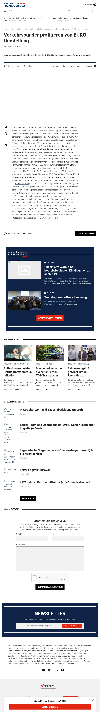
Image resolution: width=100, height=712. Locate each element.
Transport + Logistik (33, 29)
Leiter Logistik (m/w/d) (35, 470)
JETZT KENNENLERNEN (50, 318)
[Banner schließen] (92, 700)
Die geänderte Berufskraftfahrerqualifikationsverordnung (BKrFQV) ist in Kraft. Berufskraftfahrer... (20, 382)
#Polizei (49, 364)
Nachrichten (17, 29)
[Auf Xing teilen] (6, 144)
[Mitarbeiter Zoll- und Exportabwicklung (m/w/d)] (10, 413)
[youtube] (43, 670)
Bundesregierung (22, 183)
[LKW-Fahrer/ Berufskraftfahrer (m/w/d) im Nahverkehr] (10, 485)
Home (6, 29)
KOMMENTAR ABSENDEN (50, 587)
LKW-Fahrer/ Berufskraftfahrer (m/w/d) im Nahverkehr (56, 482)
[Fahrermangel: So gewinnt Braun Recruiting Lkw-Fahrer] (82, 353)
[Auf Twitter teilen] (6, 133)
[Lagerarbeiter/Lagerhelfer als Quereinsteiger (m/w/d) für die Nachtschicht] (10, 456)
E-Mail (18, 534)
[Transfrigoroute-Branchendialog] (24, 300)
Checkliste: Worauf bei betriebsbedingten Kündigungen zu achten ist (67, 270)
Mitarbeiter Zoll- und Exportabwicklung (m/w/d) (51, 409)
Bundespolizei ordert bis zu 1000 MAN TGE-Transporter (49, 372)
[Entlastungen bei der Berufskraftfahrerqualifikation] (18, 353)
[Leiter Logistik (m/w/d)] (10, 471)
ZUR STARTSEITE (85, 233)
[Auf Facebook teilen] (6, 127)
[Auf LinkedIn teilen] (6, 139)
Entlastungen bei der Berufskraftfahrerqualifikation (18, 372)
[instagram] (49, 670)
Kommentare (13, 66)
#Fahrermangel (84, 364)
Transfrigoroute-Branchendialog (65, 297)
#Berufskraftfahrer (21, 364)
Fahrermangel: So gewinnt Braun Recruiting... (79, 372)
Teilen (29, 66)
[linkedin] (56, 670)
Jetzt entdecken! (50, 707)
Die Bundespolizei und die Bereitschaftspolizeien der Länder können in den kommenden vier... (48, 382)
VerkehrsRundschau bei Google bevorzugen (73, 66)
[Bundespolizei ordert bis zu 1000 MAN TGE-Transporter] (50, 353)
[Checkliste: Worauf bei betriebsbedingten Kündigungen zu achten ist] (24, 270)
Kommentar (20, 544)
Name (54, 534)
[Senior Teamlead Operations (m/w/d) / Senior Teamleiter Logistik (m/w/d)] (10, 433)
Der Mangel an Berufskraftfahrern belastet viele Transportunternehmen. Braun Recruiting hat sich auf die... (82, 382)
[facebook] (37, 670)
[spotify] (62, 670)
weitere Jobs (28, 498)
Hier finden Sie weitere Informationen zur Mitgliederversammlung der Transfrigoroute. (61, 303)
